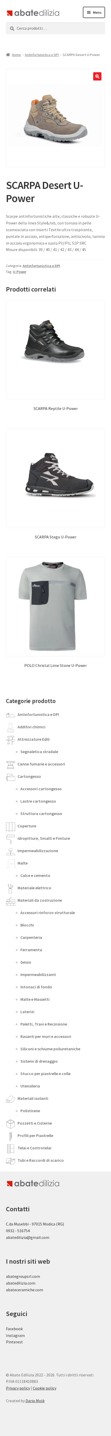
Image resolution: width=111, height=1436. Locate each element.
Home (16, 54)
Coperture (27, 825)
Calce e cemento (35, 875)
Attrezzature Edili (34, 739)
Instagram (15, 1335)
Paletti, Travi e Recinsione (43, 1024)
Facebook (14, 1328)
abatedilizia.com (20, 1283)
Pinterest (14, 1341)
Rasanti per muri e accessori (45, 1036)
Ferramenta (31, 949)
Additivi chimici (31, 726)
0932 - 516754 (18, 1230)
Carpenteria (31, 937)
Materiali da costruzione (40, 900)
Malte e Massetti (35, 999)
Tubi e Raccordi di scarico (41, 1160)
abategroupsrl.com (23, 1276)
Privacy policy (18, 1388)
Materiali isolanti (33, 1098)
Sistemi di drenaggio (39, 1061)
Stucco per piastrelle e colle (45, 1073)
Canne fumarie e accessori (41, 764)
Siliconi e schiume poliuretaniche (50, 1048)
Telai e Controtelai (34, 1147)
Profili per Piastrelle (35, 1135)
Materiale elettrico (34, 887)
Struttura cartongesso (41, 813)
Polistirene (30, 1110)
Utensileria (30, 1085)
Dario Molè (35, 1400)
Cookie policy (44, 1388)
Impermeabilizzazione (38, 850)
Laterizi (27, 1011)
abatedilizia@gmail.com (27, 1237)
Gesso (25, 962)
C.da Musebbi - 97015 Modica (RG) (35, 1224)
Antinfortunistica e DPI (42, 54)
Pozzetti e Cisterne (35, 1123)
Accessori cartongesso (41, 788)
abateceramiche (20, 1289)
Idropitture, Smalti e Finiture (44, 838)
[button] (97, 76)
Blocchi (27, 924)
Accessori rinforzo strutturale (47, 912)
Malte (23, 863)
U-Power (19, 271)
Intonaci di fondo (36, 986)
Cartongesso (29, 776)
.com (39, 1289)
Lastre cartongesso (38, 801)
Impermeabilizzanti (38, 974)
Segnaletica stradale (39, 751)
